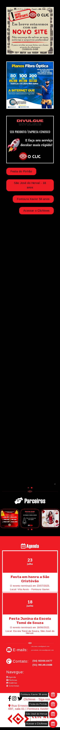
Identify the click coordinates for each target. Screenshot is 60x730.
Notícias (13, 680)
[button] (28, 487)
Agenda (12, 677)
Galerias (12, 683)
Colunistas (13, 686)
